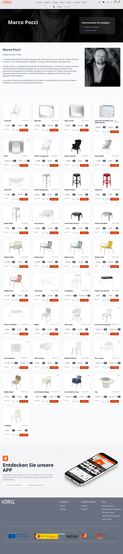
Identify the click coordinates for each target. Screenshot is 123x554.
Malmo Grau (39, 257)
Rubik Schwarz (70, 190)
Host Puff (7, 190)
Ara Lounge (99, 358)
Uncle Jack (38, 291)
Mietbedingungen (107, 506)
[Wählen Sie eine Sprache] (103, 2)
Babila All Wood (70, 358)
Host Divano (39, 223)
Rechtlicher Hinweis (108, 512)
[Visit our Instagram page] (118, 549)
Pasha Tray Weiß (10, 325)
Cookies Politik (106, 519)
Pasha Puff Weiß (101, 223)
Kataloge (63, 509)
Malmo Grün (69, 257)
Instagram (84, 509)
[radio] (10, 125)
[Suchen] (99, 2)
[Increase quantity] (17, 130)
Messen (62, 506)
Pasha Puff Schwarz (72, 223)
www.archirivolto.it (91, 30)
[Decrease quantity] (12, 130)
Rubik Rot (98, 190)
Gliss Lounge (39, 358)
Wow (6, 156)
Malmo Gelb (99, 257)
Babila (36, 325)
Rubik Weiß (8, 223)
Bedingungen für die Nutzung (111, 509)
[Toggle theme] (111, 2)
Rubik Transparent (41, 190)
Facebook (84, 506)
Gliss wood (68, 325)
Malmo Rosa (8, 291)
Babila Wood (8, 392)
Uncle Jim (7, 121)
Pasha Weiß (99, 156)
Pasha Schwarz (70, 156)
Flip (96, 392)
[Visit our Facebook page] (114, 549)
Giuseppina (69, 291)
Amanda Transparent (103, 325)
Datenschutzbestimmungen (111, 516)
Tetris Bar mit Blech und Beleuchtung (104, 122)
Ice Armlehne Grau (72, 392)
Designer (59, 7)
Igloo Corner (69, 121)
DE (107, 2)
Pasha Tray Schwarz (102, 291)
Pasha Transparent (41, 156)
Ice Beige (7, 426)
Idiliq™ (10, 549)
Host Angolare (9, 358)
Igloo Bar (37, 121)
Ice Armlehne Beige (41, 392)
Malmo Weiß (9, 257)
